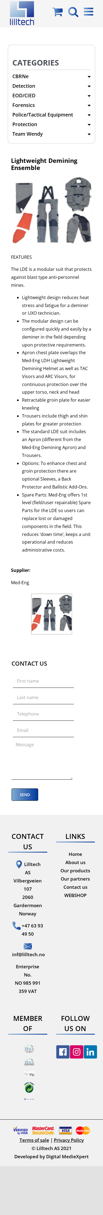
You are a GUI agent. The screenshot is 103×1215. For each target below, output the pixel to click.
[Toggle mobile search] (73, 11)
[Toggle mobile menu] (89, 11)
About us (75, 862)
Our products (75, 870)
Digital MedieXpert (67, 1156)
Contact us (75, 887)
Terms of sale (34, 1140)
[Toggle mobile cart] (57, 11)
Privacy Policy (69, 1140)
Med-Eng (20, 583)
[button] (51, 76)
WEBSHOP (75, 895)
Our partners (75, 879)
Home (75, 854)
